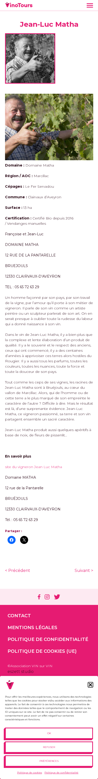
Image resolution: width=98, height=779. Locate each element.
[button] (90, 684)
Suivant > (84, 570)
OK (49, 733)
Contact (19, 616)
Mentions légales (32, 627)
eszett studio (21, 671)
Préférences (49, 761)
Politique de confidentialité (61, 772)
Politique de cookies (29, 772)
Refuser (49, 747)
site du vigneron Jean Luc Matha (33, 467)
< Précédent (17, 570)
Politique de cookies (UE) (42, 651)
